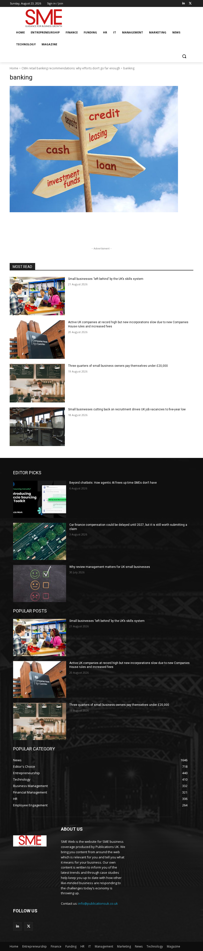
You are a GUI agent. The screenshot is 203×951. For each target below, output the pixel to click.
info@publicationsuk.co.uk (98, 903)
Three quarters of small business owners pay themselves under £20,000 (118, 366)
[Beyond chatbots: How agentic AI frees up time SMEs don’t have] (39, 499)
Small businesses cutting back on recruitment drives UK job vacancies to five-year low (127, 409)
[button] (184, 56)
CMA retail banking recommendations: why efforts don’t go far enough (71, 68)
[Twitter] (190, 3)
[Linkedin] (183, 3)
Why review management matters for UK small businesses (109, 567)
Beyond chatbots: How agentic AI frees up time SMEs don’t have (113, 482)
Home (14, 68)
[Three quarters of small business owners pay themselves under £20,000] (37, 383)
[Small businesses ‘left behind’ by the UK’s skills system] (37, 296)
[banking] (101, 149)
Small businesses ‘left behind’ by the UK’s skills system (105, 279)
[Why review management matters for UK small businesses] (39, 583)
